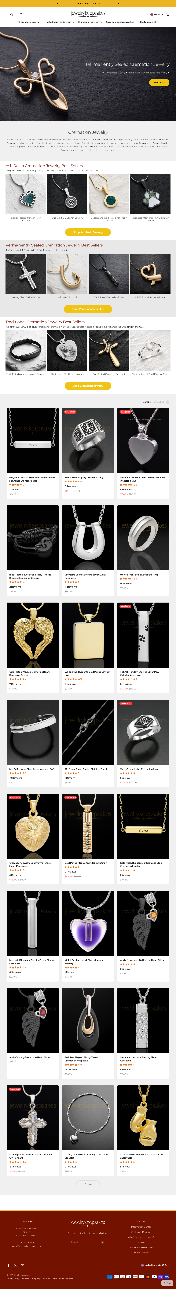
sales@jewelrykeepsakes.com (27, 1246)
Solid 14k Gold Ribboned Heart (150, 297)
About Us (141, 1221)
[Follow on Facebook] (8, 1265)
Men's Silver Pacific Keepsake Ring (139, 574)
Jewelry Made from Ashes (120, 22)
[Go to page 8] (96, 1184)
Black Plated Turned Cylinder (109, 297)
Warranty (26, 1278)
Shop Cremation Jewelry (88, 385)
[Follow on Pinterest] (22, 1265)
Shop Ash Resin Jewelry (88, 232)
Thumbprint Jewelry (89, 22)
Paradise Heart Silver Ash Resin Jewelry (26, 219)
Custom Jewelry (149, 22)
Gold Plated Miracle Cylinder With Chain (86, 863)
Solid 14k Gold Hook (67, 297)
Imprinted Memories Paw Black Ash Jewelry (150, 219)
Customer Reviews (141, 1232)
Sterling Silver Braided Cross (25, 297)
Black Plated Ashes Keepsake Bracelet (25, 374)
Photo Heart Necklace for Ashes (67, 374)
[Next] (118, 3)
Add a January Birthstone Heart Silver (29, 1057)
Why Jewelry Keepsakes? (141, 1237)
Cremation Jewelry (28, 22)
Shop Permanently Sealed (88, 309)
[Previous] (57, 3)
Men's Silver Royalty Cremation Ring (84, 477)
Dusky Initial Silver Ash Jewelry (67, 218)
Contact (141, 1242)
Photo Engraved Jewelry (58, 22)
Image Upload (141, 1252)
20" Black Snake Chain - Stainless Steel (86, 769)
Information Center (141, 1227)
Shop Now (159, 82)
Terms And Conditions (63, 1278)
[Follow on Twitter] (15, 1265)
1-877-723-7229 (26, 1242)
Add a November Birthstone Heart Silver (142, 960)
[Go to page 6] (80, 1184)
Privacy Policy (13, 1278)
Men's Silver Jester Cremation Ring (139, 769)
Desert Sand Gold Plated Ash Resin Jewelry (109, 219)
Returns (46, 1278)
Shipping (36, 1278)
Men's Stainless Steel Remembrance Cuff (31, 769)
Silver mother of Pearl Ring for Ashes (150, 374)
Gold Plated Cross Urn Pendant (109, 374)
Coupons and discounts (141, 1247)
